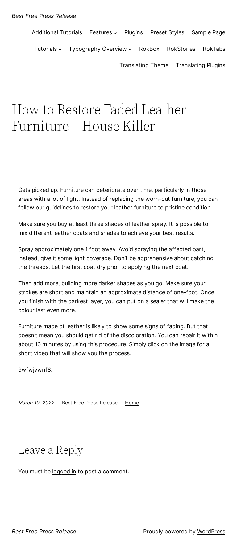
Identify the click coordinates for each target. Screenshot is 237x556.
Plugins (133, 32)
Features (100, 32)
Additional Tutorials (57, 32)
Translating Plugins (200, 65)
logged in (64, 471)
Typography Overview (98, 48)
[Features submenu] (115, 32)
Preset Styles (167, 32)
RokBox (149, 48)
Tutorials (45, 48)
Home (132, 402)
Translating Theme (143, 65)
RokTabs (214, 48)
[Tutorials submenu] (60, 49)
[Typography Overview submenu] (130, 49)
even (53, 310)
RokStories (181, 48)
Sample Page (208, 32)
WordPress (211, 531)
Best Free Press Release (44, 16)
